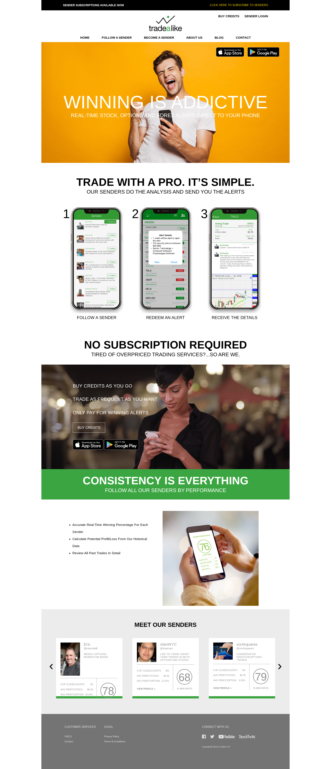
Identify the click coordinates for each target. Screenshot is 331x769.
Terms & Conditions (114, 741)
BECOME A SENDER (159, 37)
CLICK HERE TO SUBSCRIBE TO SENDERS (239, 5)
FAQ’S (68, 736)
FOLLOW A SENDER (117, 37)
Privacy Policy (111, 736)
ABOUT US (194, 37)
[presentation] (51, 665)
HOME (84, 37)
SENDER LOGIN (256, 16)
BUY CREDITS (228, 16)
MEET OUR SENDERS (165, 625)
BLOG (219, 37)
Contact (69, 741)
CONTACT (243, 37)
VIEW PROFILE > (70, 689)
